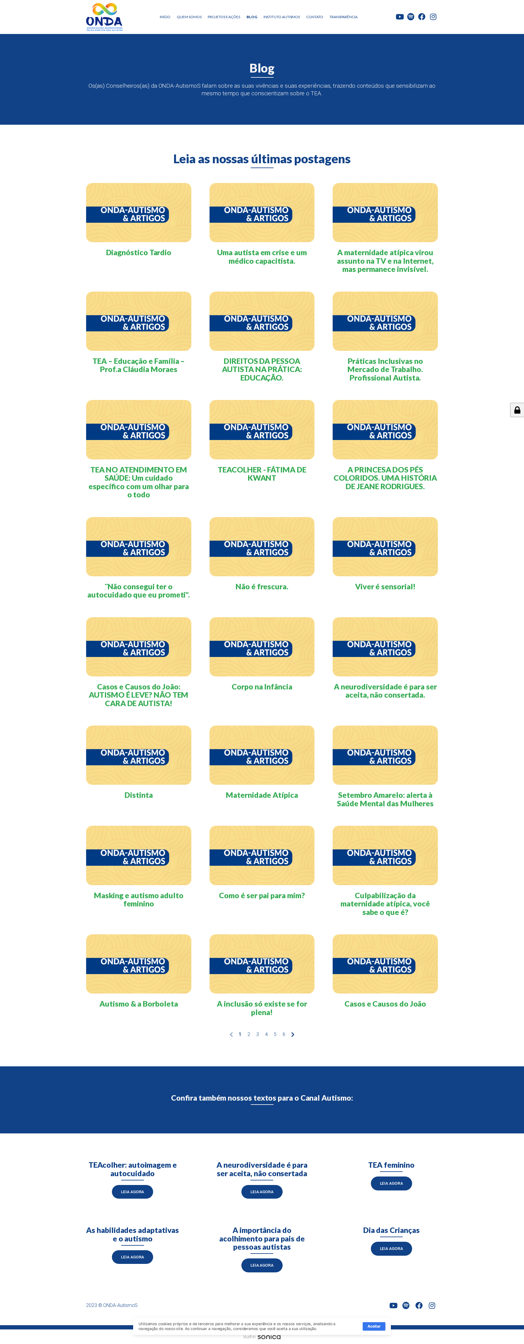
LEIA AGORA (132, 1191)
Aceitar (374, 1326)
